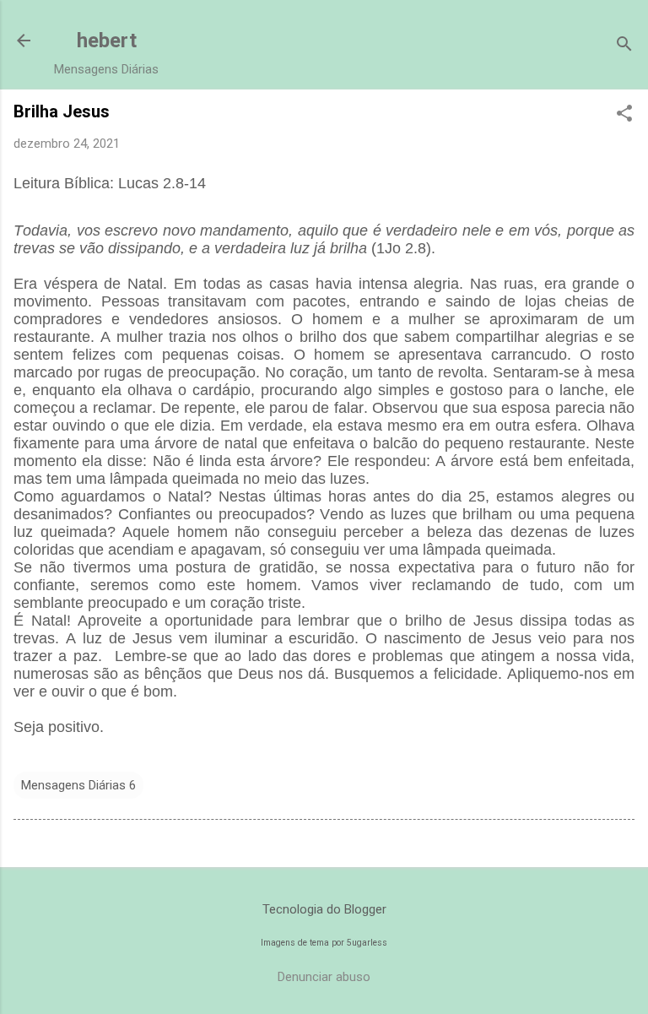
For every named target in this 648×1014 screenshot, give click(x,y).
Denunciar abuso (324, 976)
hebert (107, 40)
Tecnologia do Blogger (324, 909)
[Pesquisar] (624, 46)
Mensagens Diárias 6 (78, 785)
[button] (624, 115)
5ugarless (367, 942)
